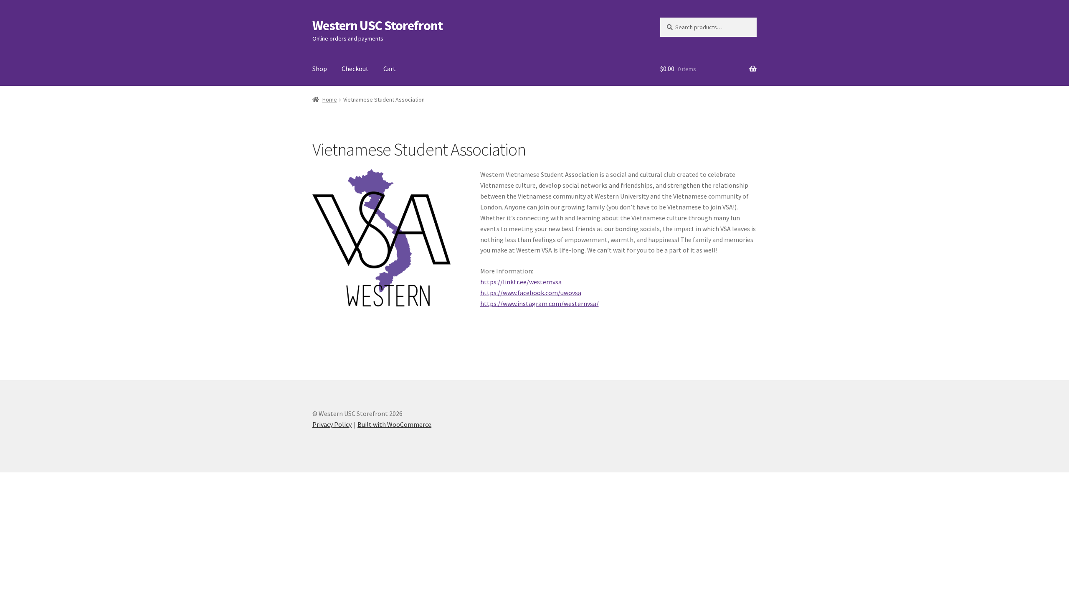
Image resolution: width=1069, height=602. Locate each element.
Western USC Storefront (377, 25)
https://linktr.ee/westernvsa (521, 282)
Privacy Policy (332, 424)
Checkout (355, 68)
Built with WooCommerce (394, 424)
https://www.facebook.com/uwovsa (530, 292)
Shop (319, 68)
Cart (389, 68)
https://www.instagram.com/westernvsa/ (539, 303)
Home (329, 99)
